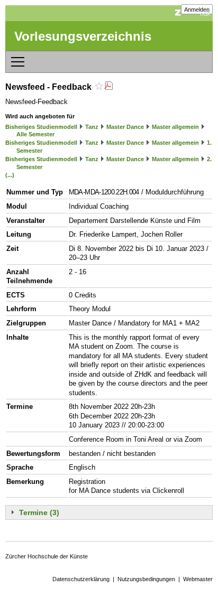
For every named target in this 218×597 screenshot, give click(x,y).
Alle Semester (35, 134)
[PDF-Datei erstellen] (108, 86)
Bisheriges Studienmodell (41, 127)
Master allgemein (175, 127)
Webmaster (198, 579)
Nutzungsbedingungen (146, 579)
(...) (9, 175)
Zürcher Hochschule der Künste (46, 556)
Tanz (91, 127)
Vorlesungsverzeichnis (82, 36)
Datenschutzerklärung (81, 579)
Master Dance (125, 127)
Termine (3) (39, 512)
